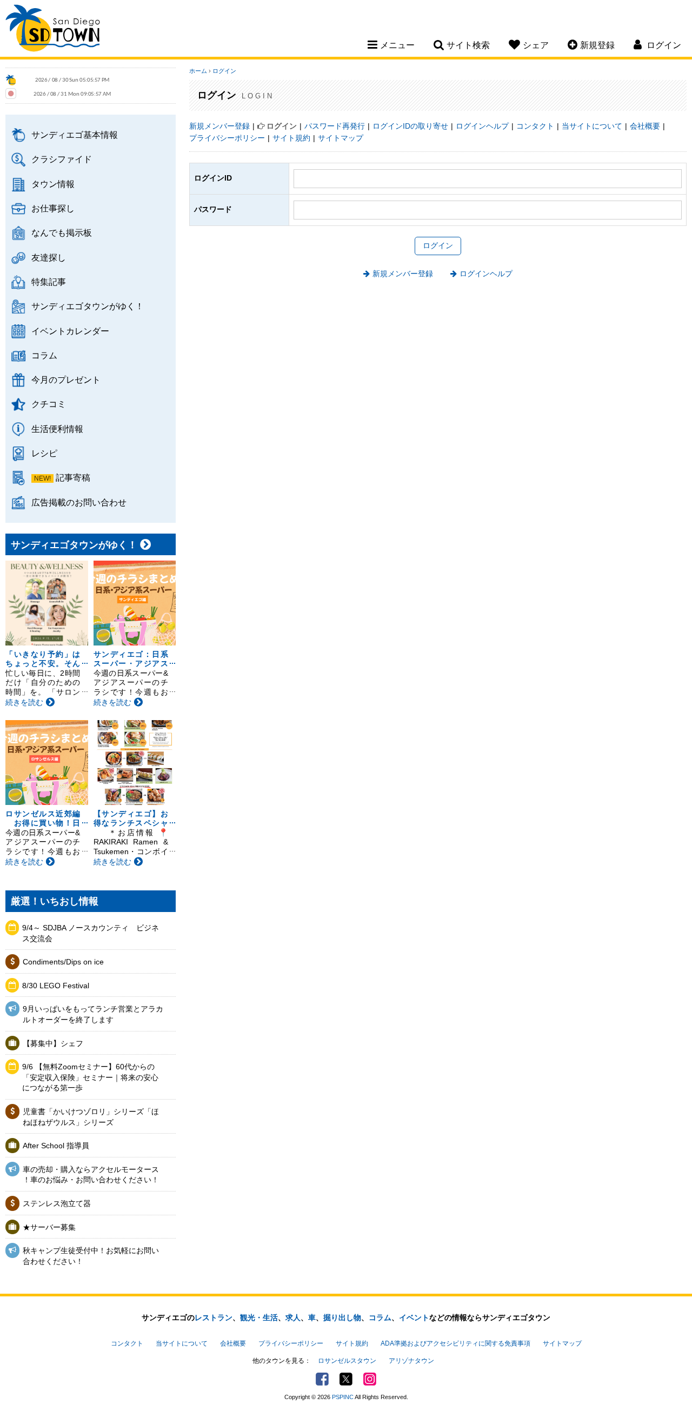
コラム (44, 355)
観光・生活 (259, 1317)
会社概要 (645, 126)
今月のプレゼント (66, 379)
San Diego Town (52, 30)
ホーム (198, 71)
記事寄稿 (73, 477)
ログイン (224, 71)
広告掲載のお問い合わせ (79, 502)
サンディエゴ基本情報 (74, 134)
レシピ (44, 453)
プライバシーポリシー (227, 138)
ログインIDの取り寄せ (410, 126)
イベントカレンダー (70, 331)
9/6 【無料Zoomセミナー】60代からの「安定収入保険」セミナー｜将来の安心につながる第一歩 (90, 1077)
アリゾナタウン (411, 1361)
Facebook (322, 1379)
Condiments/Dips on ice (63, 961)
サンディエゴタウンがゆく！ (87, 306)
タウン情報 (53, 184)
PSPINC (343, 1397)
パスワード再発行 (334, 126)
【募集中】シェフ (53, 1043)
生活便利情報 (57, 429)
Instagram (369, 1379)
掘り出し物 (342, 1317)
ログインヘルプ (482, 126)
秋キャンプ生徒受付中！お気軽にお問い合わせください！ (91, 1256)
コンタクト (535, 126)
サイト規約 (291, 138)
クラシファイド (61, 159)
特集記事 (48, 282)
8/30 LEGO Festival (55, 985)
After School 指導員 (56, 1145)
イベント (414, 1317)
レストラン (213, 1317)
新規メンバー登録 (219, 126)
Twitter (346, 1379)
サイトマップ (340, 138)
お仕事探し (53, 208)
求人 (293, 1317)
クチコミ (48, 404)
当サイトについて (592, 126)
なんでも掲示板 (61, 232)
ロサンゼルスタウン (347, 1361)
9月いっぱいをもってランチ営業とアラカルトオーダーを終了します (93, 1014)
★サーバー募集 (49, 1227)
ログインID (213, 178)
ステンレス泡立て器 (57, 1203)
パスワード (213, 209)
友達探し (48, 257)
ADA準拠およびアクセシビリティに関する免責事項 (455, 1343)
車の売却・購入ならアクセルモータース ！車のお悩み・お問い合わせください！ (91, 1174)
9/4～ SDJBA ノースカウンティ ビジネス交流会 (90, 933)
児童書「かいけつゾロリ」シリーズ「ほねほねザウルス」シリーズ (91, 1117)
